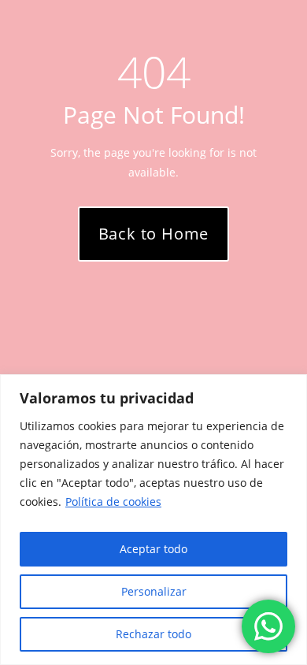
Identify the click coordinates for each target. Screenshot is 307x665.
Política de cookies (113, 501)
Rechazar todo (153, 633)
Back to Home (153, 233)
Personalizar (154, 591)
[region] (153, 519)
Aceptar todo (153, 548)
